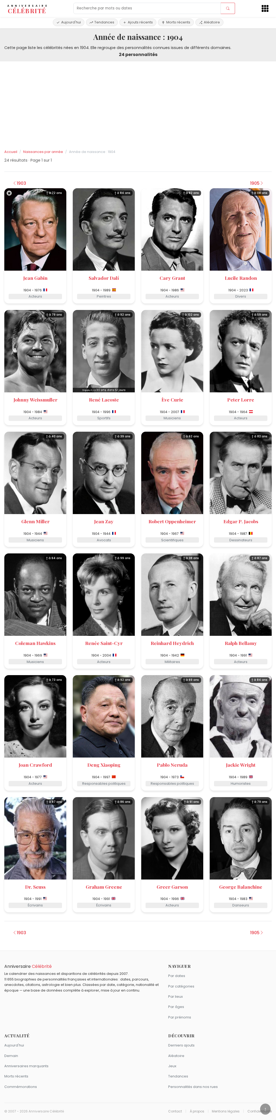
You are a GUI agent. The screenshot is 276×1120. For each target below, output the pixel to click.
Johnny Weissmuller (35, 399)
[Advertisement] (138, 105)
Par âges (176, 1006)
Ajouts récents (140, 22)
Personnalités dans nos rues (193, 1086)
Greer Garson (172, 887)
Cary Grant (172, 278)
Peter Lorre (240, 399)
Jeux (172, 1066)
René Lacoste (104, 399)
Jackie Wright (241, 765)
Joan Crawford (35, 765)
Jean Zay (103, 521)
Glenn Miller (35, 521)
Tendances (104, 22)
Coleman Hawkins (35, 643)
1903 (21, 183)
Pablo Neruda (172, 765)
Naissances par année (43, 152)
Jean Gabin (35, 278)
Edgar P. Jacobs (240, 521)
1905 (255, 183)
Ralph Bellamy (241, 643)
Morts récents (178, 22)
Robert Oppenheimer (172, 521)
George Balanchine (240, 887)
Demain (11, 1055)
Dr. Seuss (35, 887)
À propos (197, 1111)
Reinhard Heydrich (172, 643)
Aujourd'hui (71, 22)
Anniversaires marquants (26, 1066)
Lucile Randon (241, 278)
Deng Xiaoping (103, 765)
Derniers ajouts (181, 1045)
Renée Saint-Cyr (104, 643)
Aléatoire (212, 22)
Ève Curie (172, 399)
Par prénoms (179, 1017)
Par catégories (181, 986)
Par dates (176, 976)
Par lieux (175, 996)
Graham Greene (104, 887)
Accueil (10, 152)
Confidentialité (259, 1111)
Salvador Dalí (104, 278)
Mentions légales (226, 1111)
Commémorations (20, 1086)
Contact (175, 1111)
